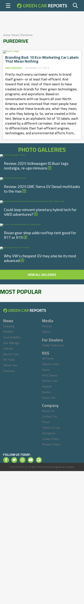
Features (9, 371)
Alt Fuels (9, 359)
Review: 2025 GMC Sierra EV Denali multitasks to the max (42, 189)
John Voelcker (13, 67)
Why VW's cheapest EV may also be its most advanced (40, 258)
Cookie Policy (50, 439)
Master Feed (50, 364)
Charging (8, 326)
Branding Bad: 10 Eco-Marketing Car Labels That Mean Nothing (42, 59)
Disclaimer (48, 433)
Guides (46, 392)
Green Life (48, 398)
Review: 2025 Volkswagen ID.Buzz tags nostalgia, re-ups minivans (36, 166)
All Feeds (48, 358)
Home (6, 35)
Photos (47, 326)
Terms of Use (51, 427)
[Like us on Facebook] (6, 460)
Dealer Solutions (53, 345)
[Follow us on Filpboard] (39, 460)
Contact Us (49, 416)
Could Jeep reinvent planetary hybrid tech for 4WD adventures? (40, 212)
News (15, 35)
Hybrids (8, 348)
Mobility (8, 331)
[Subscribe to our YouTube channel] (31, 460)
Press (46, 422)
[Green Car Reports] (42, 5)
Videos (46, 331)
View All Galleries (42, 275)
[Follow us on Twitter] (14, 460)
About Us (48, 411)
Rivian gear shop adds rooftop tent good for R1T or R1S (40, 235)
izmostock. (69, 467)
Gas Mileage (11, 343)
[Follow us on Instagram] (22, 460)
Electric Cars (11, 354)
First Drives (49, 375)
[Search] (75, 5)
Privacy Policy (51, 444)
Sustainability (12, 337)
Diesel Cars (10, 365)
